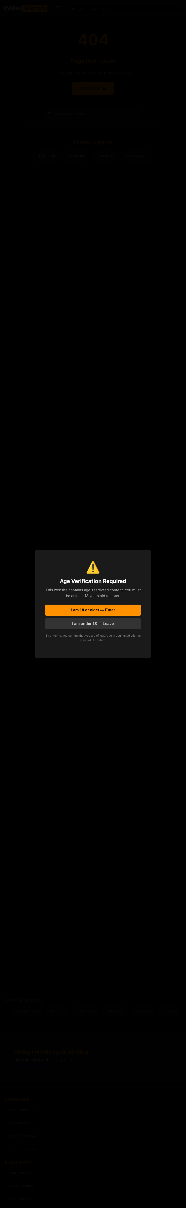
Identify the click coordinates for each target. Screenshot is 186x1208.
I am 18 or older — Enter (93, 610)
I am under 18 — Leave (93, 624)
